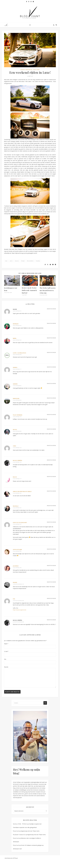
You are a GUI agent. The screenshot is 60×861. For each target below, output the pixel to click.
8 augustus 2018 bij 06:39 (18, 622)
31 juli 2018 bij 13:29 (17, 493)
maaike (15, 582)
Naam (6, 643)
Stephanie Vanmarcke (19, 834)
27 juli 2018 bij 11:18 (17, 416)
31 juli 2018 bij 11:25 (17, 447)
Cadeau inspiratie (26, 69)
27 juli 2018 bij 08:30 (17, 385)
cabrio (11, 261)
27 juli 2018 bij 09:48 (17, 400)
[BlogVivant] (6, 24)
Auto (6, 261)
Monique (15, 324)
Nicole (15, 429)
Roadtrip (38, 261)
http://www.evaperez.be (19, 610)
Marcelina (16, 398)
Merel (14, 338)
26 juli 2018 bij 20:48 (17, 354)
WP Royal (15, 858)
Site (5, 659)
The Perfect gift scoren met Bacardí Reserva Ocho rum (47, 290)
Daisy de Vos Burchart (20, 522)
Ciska (14, 446)
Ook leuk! (36, 69)
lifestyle (23, 261)
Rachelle (15, 506)
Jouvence (16, 566)
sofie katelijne (17, 549)
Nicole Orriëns (17, 460)
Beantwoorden (51, 309)
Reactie (6, 667)
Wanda (15, 367)
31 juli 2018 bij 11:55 (17, 462)
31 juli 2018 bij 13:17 (17, 478)
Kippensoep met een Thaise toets (30, 831)
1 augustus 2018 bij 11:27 (18, 584)
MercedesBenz (30, 261)
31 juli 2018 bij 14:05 (17, 551)
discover (17, 261)
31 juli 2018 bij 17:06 (17, 567)
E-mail (6, 651)
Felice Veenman (17, 415)
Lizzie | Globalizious (19, 353)
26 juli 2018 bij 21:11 (17, 369)
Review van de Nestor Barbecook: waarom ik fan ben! (29, 290)
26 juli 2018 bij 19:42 (17, 340)
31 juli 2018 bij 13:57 (17, 524)
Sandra (15, 384)
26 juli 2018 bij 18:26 (17, 325)
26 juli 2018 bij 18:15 (17, 311)
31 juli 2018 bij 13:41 (17, 507)
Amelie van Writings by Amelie (22, 491)
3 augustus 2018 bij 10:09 (18, 600)
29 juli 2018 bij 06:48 (17, 431)
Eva (14, 599)
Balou (15, 477)
